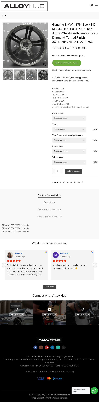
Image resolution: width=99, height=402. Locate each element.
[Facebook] (35, 347)
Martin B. (64, 253)
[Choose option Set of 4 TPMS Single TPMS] (71, 140)
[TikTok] (64, 347)
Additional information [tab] (49, 209)
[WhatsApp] (58, 347)
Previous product (88, 15)
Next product (95, 15)
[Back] (4, 15)
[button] (45, 46)
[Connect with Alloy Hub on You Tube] (49, 312)
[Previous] (4, 265)
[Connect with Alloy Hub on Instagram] (16, 312)
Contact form (62, 81)
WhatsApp (76, 77)
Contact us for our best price (67, 63)
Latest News (31, 371)
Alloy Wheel (57, 113)
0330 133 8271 (38, 356)
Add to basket (73, 171)
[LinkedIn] (52, 347)
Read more (49, 286)
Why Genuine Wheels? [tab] (49, 216)
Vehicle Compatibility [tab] (49, 195)
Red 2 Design (61, 398)
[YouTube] (47, 347)
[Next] (95, 265)
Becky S (18, 253)
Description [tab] (49, 202)
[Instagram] (41, 347)
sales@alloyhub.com (63, 356)
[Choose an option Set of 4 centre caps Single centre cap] (71, 151)
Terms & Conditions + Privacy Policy (56, 371)
